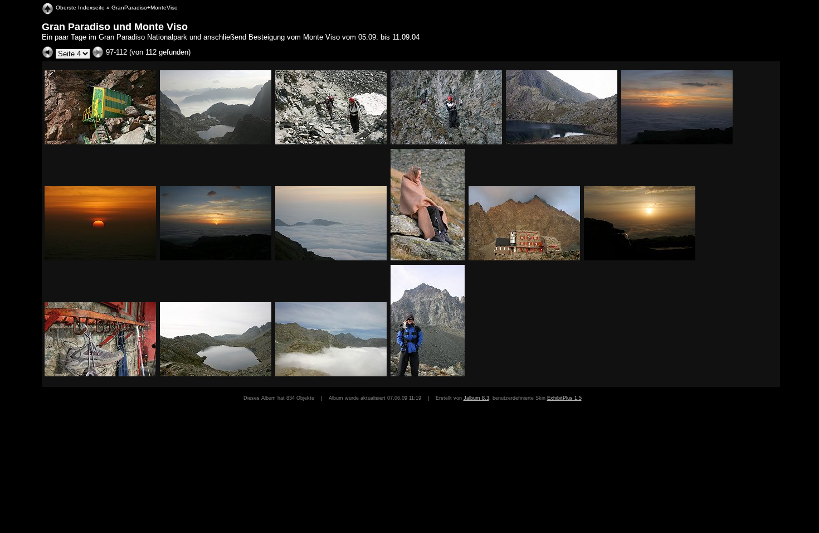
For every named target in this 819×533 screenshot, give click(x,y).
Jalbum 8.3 (476, 398)
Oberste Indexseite (80, 7)
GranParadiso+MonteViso (144, 7)
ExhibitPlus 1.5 (564, 398)
